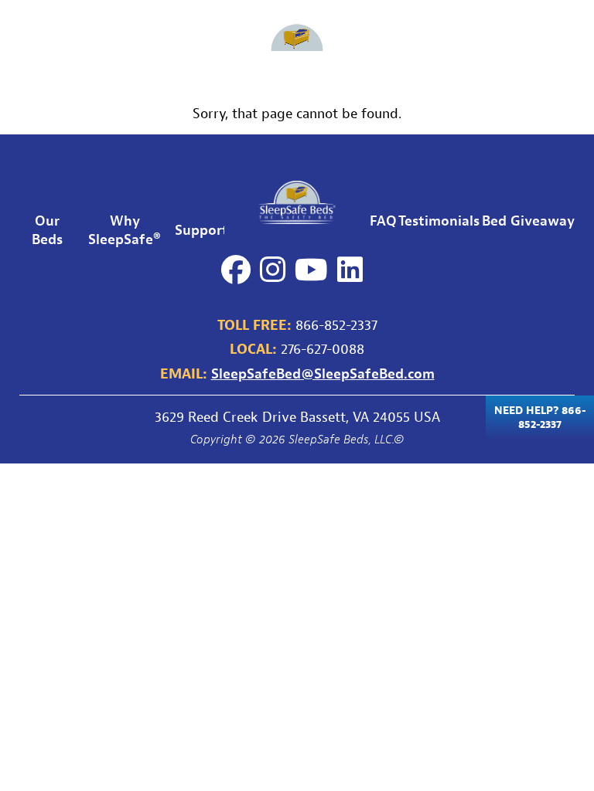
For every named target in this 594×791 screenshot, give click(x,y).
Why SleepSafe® (124, 229)
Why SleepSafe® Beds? (128, 46)
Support (218, 46)
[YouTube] (311, 269)
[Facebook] (236, 269)
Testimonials (425, 46)
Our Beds (35, 46)
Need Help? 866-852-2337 (540, 417)
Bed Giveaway (514, 46)
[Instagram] (272, 269)
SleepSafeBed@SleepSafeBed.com (323, 373)
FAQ (365, 46)
